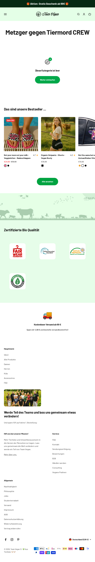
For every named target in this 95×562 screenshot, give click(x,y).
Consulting (57, 468)
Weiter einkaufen (47, 80)
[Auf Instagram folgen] (12, 539)
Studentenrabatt (11, 500)
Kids (6, 373)
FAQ (5, 383)
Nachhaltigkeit (10, 486)
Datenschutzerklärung (13, 519)
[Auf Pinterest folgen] (18, 539)
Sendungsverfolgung (61, 449)
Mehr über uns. (10, 454)
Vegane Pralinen (59, 472)
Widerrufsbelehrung (13, 524)
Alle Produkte (10, 359)
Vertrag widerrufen (12, 528)
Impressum (9, 510)
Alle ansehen (47, 181)
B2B (54, 458)
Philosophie (9, 491)
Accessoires (9, 378)
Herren (7, 369)
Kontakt (55, 444)
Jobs (6, 496)
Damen (7, 364)
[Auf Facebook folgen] (5, 539)
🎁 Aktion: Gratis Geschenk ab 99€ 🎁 (48, 3)
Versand (7, 505)
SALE (6, 355)
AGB (6, 514)
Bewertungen (58, 454)
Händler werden (59, 463)
